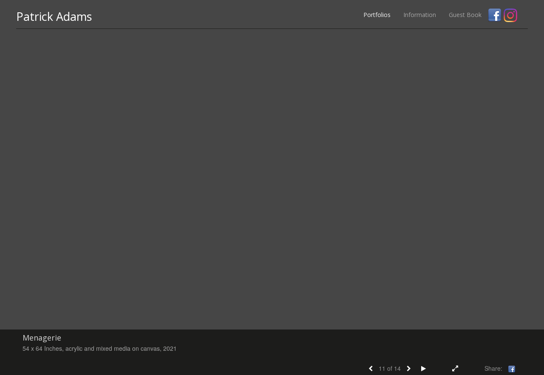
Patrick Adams (54, 16)
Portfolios (377, 15)
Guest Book (465, 15)
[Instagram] (510, 15)
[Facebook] (495, 15)
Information (419, 15)
